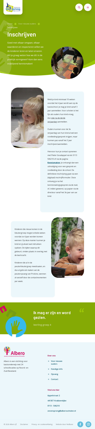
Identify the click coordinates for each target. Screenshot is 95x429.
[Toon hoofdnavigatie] (88, 7)
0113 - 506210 (54, 405)
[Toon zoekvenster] (79, 7)
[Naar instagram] (88, 424)
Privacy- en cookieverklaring (42, 424)
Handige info (57, 369)
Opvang (54, 374)
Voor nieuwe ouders (56, 362)
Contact (54, 379)
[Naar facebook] (80, 424)
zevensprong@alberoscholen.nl (62, 411)
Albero (12, 424)
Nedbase (69, 424)
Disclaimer (24, 424)
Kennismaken (54, 162)
